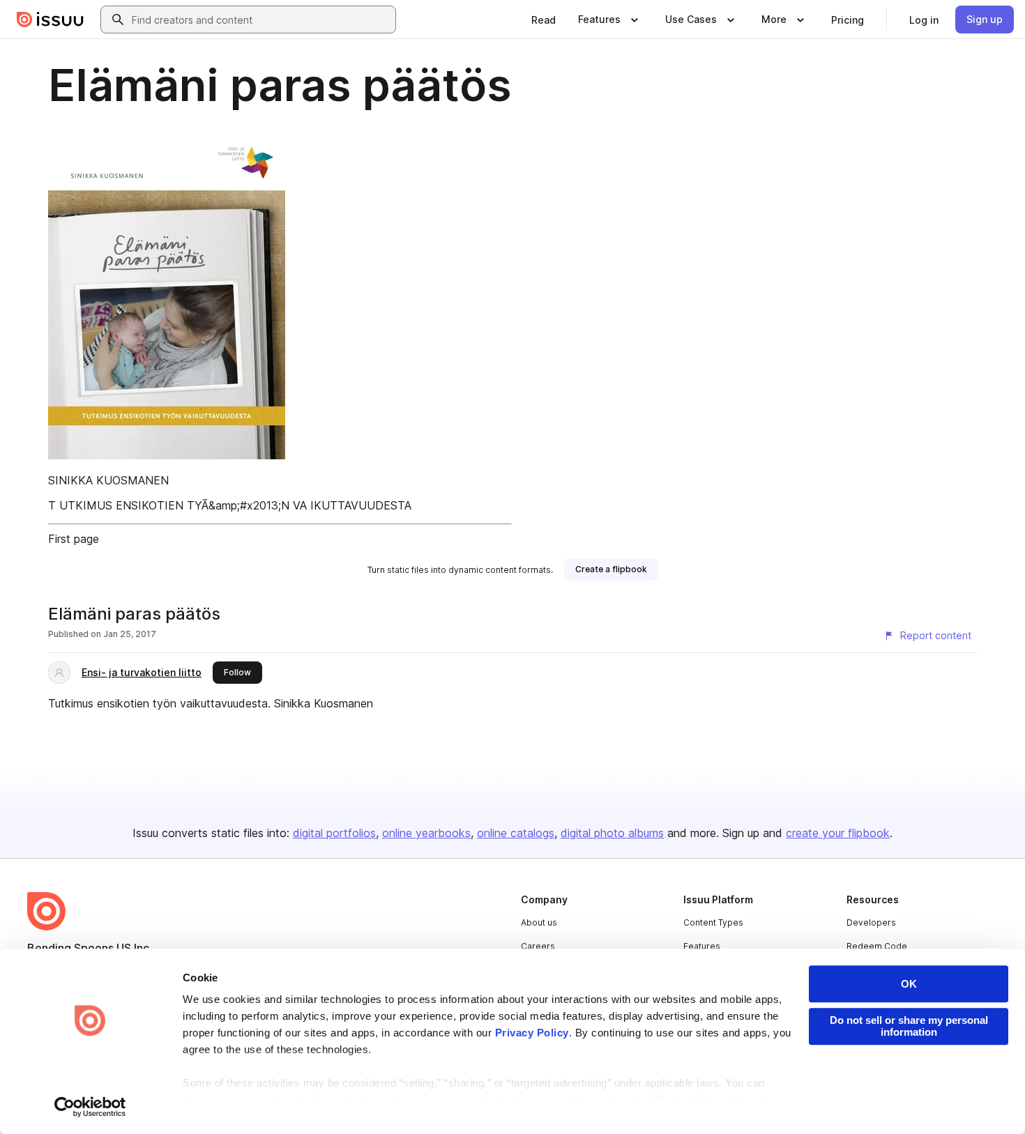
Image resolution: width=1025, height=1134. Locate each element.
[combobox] (261, 19)
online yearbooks (426, 833)
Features (701, 946)
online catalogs (515, 833)
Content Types (713, 922)
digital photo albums (612, 833)
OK (909, 984)
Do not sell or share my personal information (909, 1026)
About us (539, 922)
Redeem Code (876, 946)
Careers (538, 946)
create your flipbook (838, 833)
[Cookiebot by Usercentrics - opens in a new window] (90, 1106)
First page (73, 539)
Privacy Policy (532, 1033)
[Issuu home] (50, 19)
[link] (543, 19)
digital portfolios (334, 833)
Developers (871, 922)
